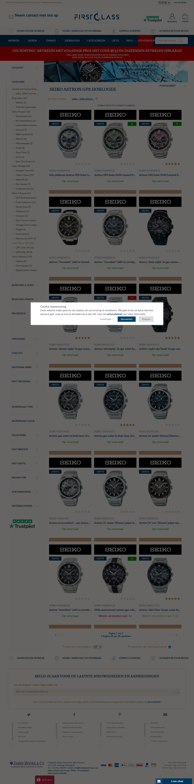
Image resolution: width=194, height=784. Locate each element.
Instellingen (105, 319)
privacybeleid (114, 314)
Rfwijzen (146, 319)
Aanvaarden (127, 319)
